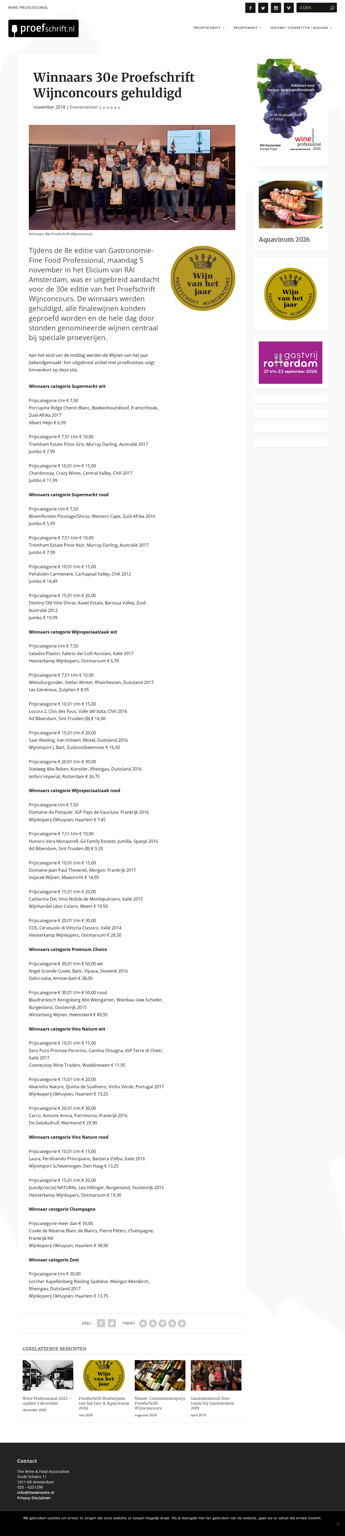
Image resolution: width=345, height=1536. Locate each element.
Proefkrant (246, 28)
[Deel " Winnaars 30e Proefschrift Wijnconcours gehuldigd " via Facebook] (101, 1323)
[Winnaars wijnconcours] (132, 228)
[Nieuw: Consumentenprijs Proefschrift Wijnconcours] (160, 1375)
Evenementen (84, 107)
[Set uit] (337, 1523)
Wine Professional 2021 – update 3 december (47, 1401)
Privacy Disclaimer (34, 1497)
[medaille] (203, 310)
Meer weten (191, 1527)
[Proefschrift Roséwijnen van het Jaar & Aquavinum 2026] (104, 1375)
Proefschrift (207, 28)
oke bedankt (157, 1527)
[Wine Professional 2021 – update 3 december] (48, 1375)
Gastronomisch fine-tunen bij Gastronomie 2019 (212, 1403)
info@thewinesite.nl (35, 1492)
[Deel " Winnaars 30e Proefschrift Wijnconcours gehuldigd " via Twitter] (111, 1323)
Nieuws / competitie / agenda (299, 28)
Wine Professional (28, 7)
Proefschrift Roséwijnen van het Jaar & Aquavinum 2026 (104, 1403)
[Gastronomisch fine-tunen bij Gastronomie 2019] (216, 1375)
